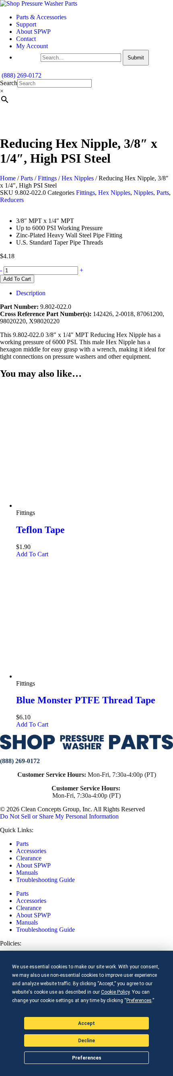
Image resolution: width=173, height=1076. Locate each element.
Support (26, 24)
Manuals (27, 872)
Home (8, 178)
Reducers (12, 199)
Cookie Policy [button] (115, 992)
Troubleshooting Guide (45, 879)
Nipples (143, 192)
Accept (86, 1023)
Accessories (31, 850)
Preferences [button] (139, 1000)
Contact (26, 38)
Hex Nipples (78, 178)
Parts (27, 178)
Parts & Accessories (41, 17)
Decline (86, 1040)
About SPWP (33, 31)
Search (8, 83)
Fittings (47, 178)
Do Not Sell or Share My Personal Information (59, 816)
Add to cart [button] (32, 554)
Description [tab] (30, 293)
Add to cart (17, 279)
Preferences (86, 1058)
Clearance (28, 858)
